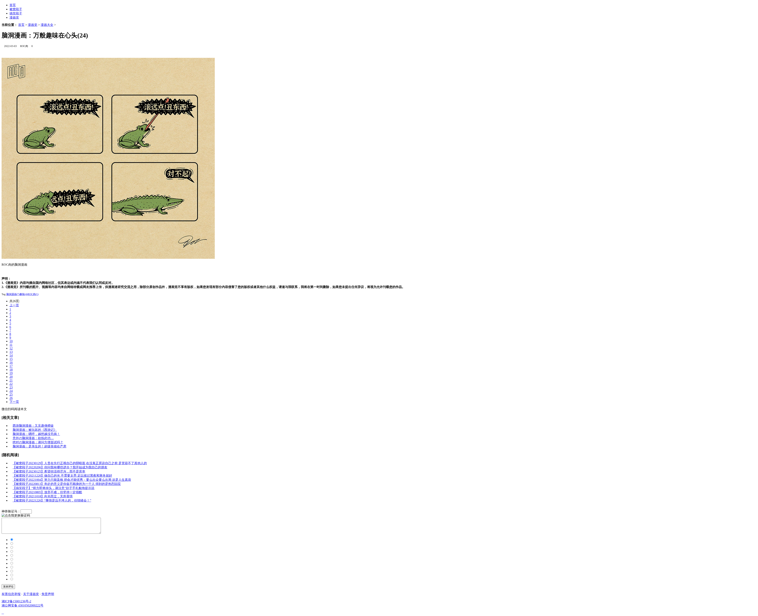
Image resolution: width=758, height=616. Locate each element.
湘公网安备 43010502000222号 (22, 605)
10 (11, 341)
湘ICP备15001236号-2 (16, 601)
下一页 (14, 401)
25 (11, 394)
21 (11, 380)
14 (11, 355)
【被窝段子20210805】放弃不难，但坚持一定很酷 (47, 492)
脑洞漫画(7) (13, 294)
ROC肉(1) (33, 294)
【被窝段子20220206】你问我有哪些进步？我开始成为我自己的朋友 (60, 467)
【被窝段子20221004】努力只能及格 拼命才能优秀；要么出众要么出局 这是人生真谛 (72, 479)
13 (11, 351)
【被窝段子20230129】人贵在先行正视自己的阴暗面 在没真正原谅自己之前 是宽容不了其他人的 (80, 463)
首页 (21, 24)
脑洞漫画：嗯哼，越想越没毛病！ (36, 434)
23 (11, 387)
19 (11, 373)
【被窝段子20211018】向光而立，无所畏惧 (43, 496)
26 (11, 398)
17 (11, 366)
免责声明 (47, 594)
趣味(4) (24, 294)
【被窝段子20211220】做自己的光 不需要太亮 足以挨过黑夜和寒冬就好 (62, 475)
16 (11, 362)
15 (11, 359)
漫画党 (14, 17)
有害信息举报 (11, 594)
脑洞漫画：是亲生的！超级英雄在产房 (39, 446)
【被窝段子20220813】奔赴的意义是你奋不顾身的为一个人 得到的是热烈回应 (67, 484)
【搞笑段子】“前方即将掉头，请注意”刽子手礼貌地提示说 (53, 488)
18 (11, 369)
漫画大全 (47, 24)
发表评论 (8, 586)
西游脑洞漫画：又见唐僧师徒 (33, 425)
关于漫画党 (31, 594)
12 (11, 348)
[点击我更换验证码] (16, 516)
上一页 (14, 305)
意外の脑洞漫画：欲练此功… (33, 438)
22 (11, 383)
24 (11, 391)
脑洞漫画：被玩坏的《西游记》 (35, 429)
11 (10, 344)
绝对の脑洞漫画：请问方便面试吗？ (38, 442)
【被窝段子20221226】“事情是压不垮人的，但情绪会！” (52, 500)
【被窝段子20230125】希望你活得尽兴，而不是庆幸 (49, 471)
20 (11, 376)
